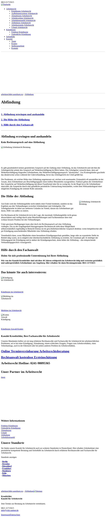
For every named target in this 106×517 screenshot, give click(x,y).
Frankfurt (6, 468)
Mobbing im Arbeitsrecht (11, 310)
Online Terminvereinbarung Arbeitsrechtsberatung (35, 351)
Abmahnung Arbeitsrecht (21, 16)
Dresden (6, 464)
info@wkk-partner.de (9, 510)
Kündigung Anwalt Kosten (12, 329)
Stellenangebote (17, 46)
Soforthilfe (10, 37)
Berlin (5, 461)
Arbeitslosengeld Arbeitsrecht (23, 20)
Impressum (5, 515)
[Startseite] (5, 4)
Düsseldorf (7, 466)
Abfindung (29, 94)
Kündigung (11, 30)
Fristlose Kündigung (19, 32)
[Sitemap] (38, 491)
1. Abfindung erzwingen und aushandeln (22, 114)
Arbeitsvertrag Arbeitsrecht (22, 18)
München (6, 475)
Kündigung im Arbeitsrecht (12, 292)
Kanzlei (9, 39)
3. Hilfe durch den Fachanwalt (17, 124)
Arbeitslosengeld (8, 437)
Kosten (14, 44)
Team (13, 41)
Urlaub (4, 433)
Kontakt (14, 48)
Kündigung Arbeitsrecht (21, 11)
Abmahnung (6, 430)
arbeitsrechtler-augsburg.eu (12, 94)
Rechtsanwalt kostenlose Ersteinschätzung (29, 357)
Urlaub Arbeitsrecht (19, 27)
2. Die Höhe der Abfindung (15, 119)
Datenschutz (15, 515)
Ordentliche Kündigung (21, 34)
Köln (4, 473)
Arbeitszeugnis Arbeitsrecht (22, 25)
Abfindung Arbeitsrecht (21, 23)
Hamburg (6, 471)
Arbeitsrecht (11, 9)
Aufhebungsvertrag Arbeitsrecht (24, 13)
